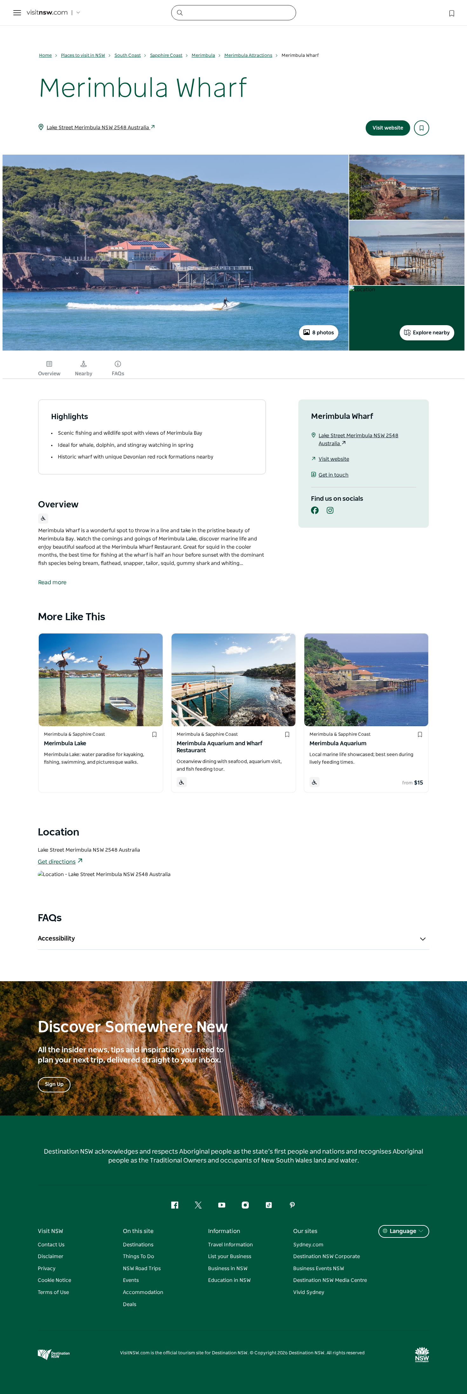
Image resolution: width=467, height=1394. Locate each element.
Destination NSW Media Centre (330, 1280)
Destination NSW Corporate (326, 1256)
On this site (138, 1231)
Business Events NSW (318, 1268)
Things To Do (138, 1256)
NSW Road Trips (142, 1268)
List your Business (229, 1256)
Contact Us (51, 1244)
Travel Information (230, 1244)
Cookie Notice (54, 1280)
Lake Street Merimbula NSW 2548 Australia (98, 127)
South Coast (127, 55)
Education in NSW (229, 1280)
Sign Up (54, 1084)
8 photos (323, 332)
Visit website (388, 128)
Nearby (83, 373)
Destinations (138, 1244)
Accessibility (56, 938)
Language (403, 1231)
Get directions (57, 862)
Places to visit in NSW (83, 55)
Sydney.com (308, 1244)
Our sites (305, 1231)
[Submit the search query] (179, 12)
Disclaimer (51, 1256)
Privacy (47, 1268)
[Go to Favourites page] (451, 13)
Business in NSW (227, 1268)
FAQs (118, 373)
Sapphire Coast (166, 55)
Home (45, 55)
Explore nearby (431, 332)
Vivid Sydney (308, 1292)
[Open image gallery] (176, 350)
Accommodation (143, 1292)
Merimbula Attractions (248, 55)
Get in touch (334, 475)
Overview (49, 373)
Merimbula (203, 55)
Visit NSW (50, 1231)
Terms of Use (53, 1292)
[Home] (47, 13)
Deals (129, 1304)
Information (224, 1231)
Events (131, 1280)
